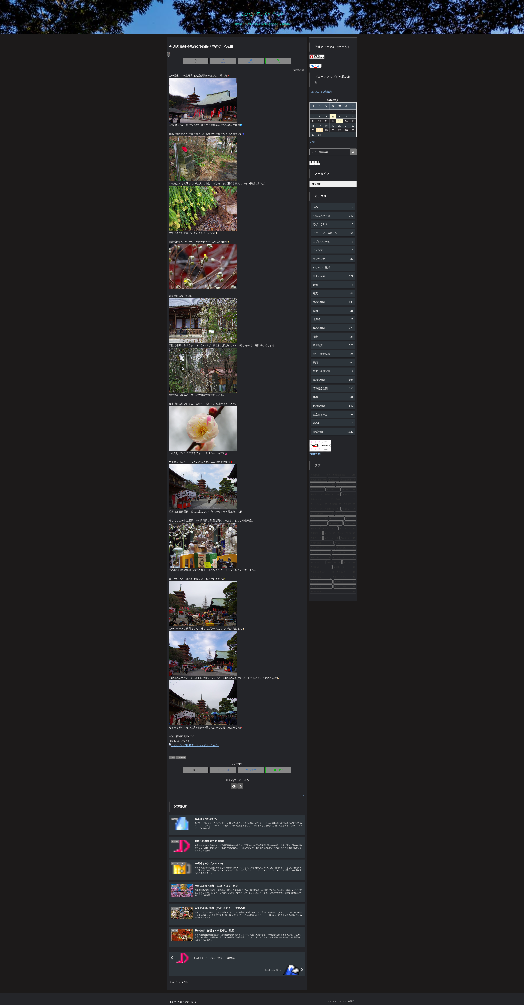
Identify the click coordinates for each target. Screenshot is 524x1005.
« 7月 (312, 142)
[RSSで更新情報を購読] (240, 786)
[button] (353, 151)
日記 (173, 757)
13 (339, 121)
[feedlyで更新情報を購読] (234, 786)
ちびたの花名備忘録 (320, 91)
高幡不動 (182, 757)
